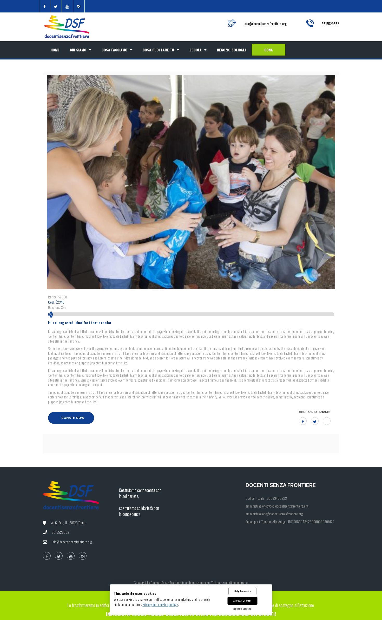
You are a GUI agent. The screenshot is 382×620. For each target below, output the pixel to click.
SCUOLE (195, 49)
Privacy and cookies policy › (160, 604)
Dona (268, 49)
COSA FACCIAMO (114, 49)
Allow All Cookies (242, 600)
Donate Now (72, 418)
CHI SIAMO (78, 49)
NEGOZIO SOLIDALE (232, 49)
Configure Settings (242, 608)
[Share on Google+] (327, 421)
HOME (55, 49)
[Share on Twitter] (315, 421)
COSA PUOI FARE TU (158, 49)
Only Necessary (242, 590)
